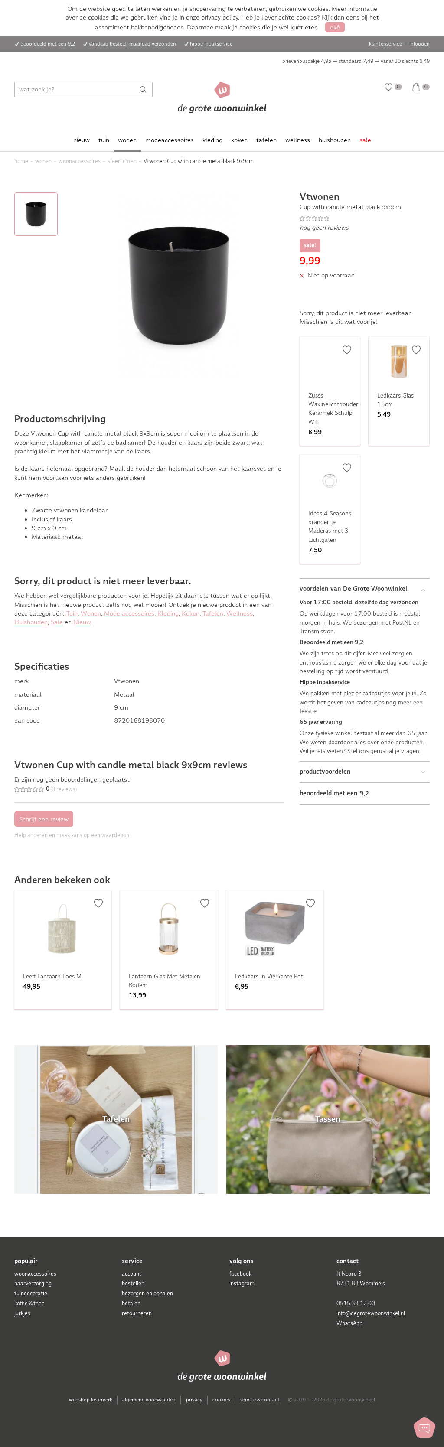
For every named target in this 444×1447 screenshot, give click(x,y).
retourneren (137, 1313)
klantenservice (385, 44)
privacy (194, 1400)
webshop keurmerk (90, 1400)
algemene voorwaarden (149, 1400)
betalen (131, 1303)
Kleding (168, 613)
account (131, 1274)
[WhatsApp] (424, 1427)
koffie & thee (29, 1303)
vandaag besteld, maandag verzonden (132, 44)
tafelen (266, 140)
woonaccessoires (35, 1274)
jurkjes (22, 1313)
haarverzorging (33, 1283)
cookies (221, 1400)
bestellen (133, 1283)
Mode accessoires (129, 613)
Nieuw (82, 622)
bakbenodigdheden (157, 27)
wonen (127, 140)
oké (335, 27)
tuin (103, 140)
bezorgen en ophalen (147, 1293)
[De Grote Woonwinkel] (222, 97)
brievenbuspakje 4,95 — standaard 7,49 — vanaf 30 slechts (356, 61)
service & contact (260, 1400)
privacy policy (219, 17)
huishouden (335, 140)
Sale (57, 622)
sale (365, 140)
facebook (240, 1274)
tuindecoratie (30, 1293)
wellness (297, 140)
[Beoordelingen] (365, 218)
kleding (212, 140)
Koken (190, 613)
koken (239, 140)
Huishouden (31, 622)
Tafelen (212, 613)
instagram (242, 1283)
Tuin (72, 613)
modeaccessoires (169, 140)
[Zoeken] (145, 89)
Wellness (239, 613)
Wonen (91, 613)
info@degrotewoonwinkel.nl (370, 1313)
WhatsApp (349, 1323)
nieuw (81, 140)
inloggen (419, 44)
